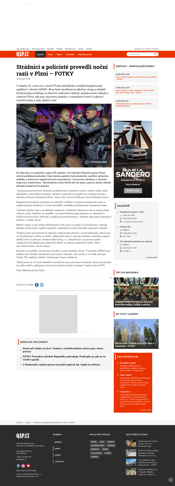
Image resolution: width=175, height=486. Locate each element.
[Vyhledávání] (155, 54)
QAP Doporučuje (38, 49)
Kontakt (89, 49)
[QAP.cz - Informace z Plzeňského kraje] (22, 54)
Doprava (95, 449)
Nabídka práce (85, 54)
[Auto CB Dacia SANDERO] (133, 159)
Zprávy (40, 54)
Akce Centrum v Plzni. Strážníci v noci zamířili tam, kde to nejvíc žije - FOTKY (135, 91)
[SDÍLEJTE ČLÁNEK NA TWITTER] (42, 285)
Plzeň (93, 442)
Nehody (111, 445)
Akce (102, 442)
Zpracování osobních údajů (26, 470)
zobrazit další (151, 257)
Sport (59, 54)
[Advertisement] (87, 24)
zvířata (94, 457)
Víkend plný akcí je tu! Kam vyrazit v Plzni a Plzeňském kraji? (134, 104)
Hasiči (108, 453)
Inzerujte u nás (70, 49)
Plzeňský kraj (97, 445)
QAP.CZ (19, 422)
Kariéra (81, 49)
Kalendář (50, 49)
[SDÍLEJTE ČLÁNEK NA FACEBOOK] (37, 285)
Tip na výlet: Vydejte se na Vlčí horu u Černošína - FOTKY (136, 78)
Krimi (50, 54)
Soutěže (59, 49)
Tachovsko (96, 453)
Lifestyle (70, 54)
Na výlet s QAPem (127, 314)
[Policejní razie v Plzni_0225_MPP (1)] (97, 162)
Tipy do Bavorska (22, 49)
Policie (111, 442)
